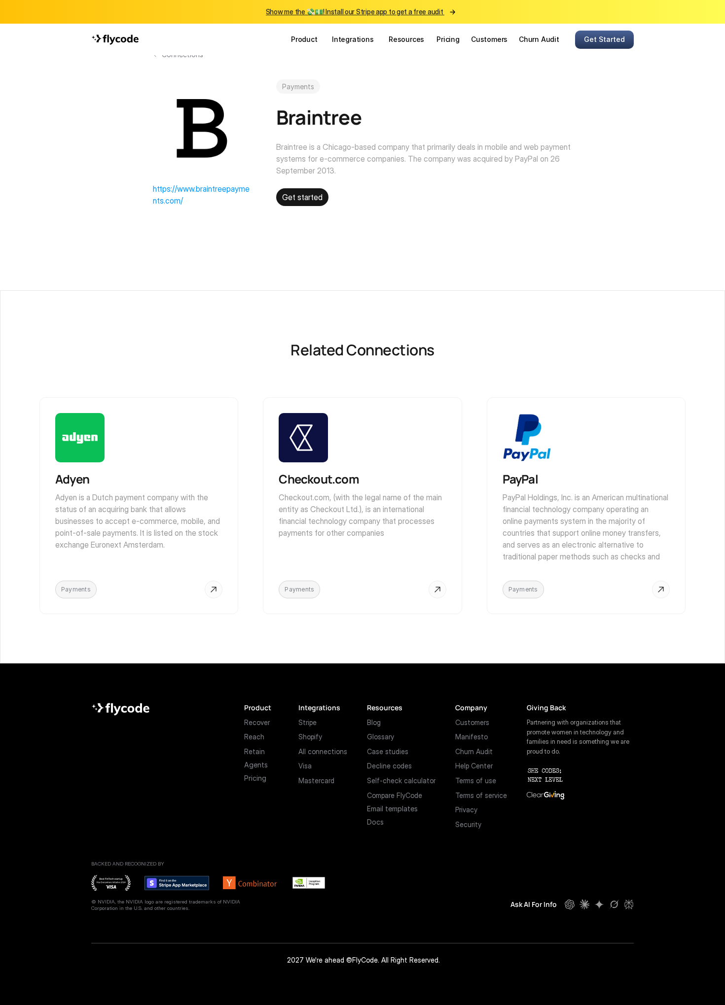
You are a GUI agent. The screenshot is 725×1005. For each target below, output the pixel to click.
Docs (375, 822)
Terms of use (475, 780)
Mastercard (316, 780)
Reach (254, 736)
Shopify (310, 736)
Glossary (380, 736)
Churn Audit (474, 751)
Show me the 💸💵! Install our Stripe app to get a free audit (355, 11)
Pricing (255, 778)
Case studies (387, 751)
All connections (322, 751)
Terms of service (481, 795)
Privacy (466, 809)
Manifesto (471, 736)
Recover (257, 722)
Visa (305, 766)
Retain (254, 751)
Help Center (474, 766)
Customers (472, 722)
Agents (256, 765)
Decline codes (389, 766)
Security (468, 824)
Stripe (307, 722)
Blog (374, 722)
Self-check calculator (401, 780)
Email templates (392, 808)
